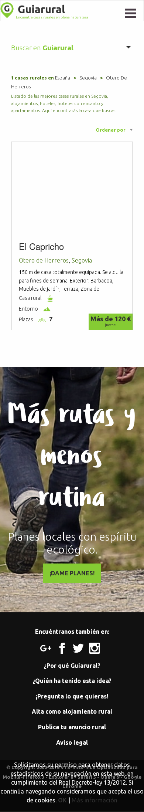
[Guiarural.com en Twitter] (81, 647)
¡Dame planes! (72, 573)
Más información (94, 800)
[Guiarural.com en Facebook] (64, 647)
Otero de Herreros (44, 260)
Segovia (88, 77)
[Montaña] (47, 308)
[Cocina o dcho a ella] (50, 297)
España (62, 77)
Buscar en (42, 48)
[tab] (72, 47)
